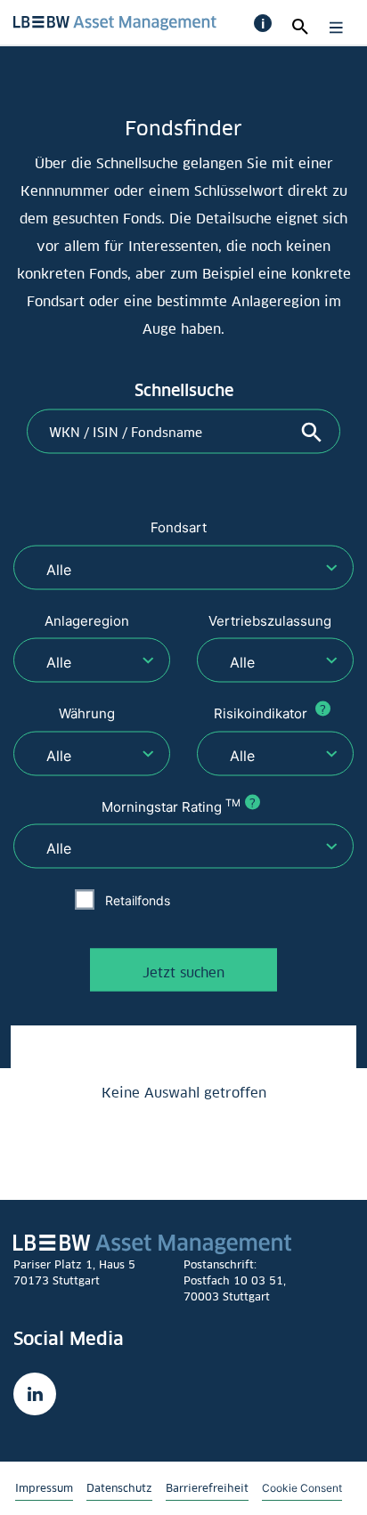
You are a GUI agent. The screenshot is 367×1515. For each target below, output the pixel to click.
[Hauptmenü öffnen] (332, 27)
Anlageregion (87, 620)
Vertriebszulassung (269, 620)
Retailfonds (137, 899)
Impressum (44, 1488)
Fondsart (179, 527)
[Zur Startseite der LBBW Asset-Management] (114, 21)
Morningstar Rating (179, 805)
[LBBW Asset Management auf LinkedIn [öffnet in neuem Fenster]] (34, 1394)
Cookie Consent (302, 1487)
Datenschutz (119, 1488)
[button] (263, 23)
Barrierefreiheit (207, 1488)
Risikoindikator (270, 713)
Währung (87, 713)
